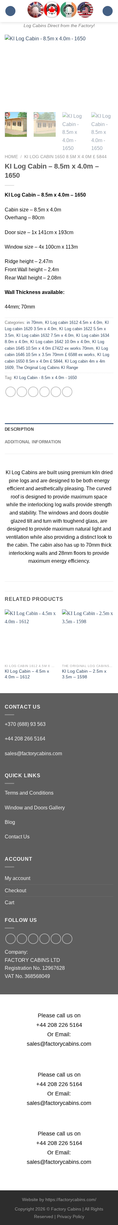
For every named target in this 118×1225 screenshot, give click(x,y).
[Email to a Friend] (44, 392)
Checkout (15, 890)
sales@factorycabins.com (33, 753)
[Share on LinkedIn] (67, 392)
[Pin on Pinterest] (56, 392)
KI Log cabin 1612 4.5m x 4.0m (73, 322)
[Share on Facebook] (22, 392)
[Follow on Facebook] (10, 939)
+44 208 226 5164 (59, 1025)
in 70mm (34, 322)
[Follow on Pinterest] (56, 939)
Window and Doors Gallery (35, 807)
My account (17, 878)
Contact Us (17, 836)
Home (11, 156)
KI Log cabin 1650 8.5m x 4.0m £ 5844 (65, 156)
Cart (9, 902)
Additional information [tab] (33, 442)
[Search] (108, 11)
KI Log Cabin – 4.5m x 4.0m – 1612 (27, 674)
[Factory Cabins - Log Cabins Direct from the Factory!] (59, 9)
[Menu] (10, 11)
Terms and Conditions (29, 793)
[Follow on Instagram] (22, 939)
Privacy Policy (70, 1216)
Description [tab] (19, 429)
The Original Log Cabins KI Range (47, 367)
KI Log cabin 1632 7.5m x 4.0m (45, 335)
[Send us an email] (33, 939)
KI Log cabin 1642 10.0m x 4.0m (60, 341)
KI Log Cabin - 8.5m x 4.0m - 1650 (45, 377)
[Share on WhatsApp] (10, 392)
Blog (10, 822)
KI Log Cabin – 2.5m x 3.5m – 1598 (84, 674)
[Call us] (44, 939)
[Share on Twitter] (33, 392)
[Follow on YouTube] (67, 939)
